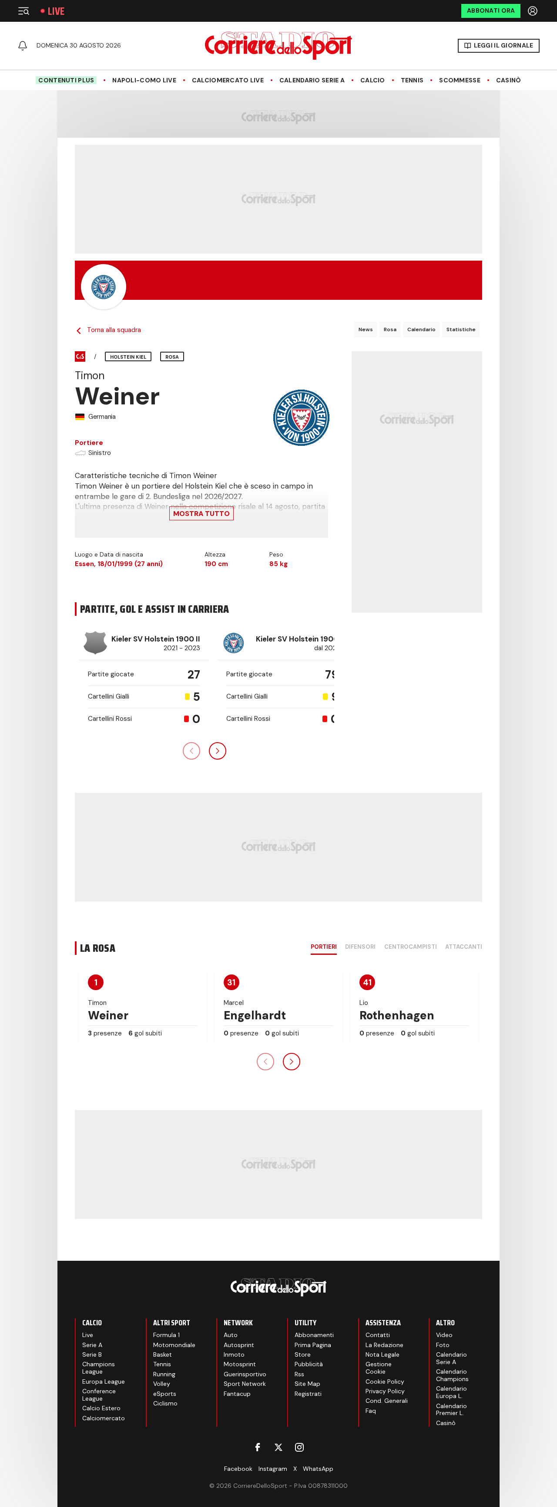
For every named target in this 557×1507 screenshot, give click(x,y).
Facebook (238, 1469)
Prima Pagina (313, 1345)
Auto (231, 1335)
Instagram (272, 1469)
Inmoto (234, 1354)
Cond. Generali (387, 1401)
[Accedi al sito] (533, 11)
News (366, 329)
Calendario (421, 329)
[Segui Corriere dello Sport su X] (278, 1447)
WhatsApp (318, 1469)
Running (164, 1374)
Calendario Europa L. (451, 1392)
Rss (299, 1374)
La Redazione (384, 1345)
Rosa (390, 329)
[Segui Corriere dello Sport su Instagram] (299, 1447)
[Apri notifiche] (22, 46)
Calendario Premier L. (451, 1409)
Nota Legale (382, 1354)
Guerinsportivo (245, 1374)
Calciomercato (103, 1418)
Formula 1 (166, 1335)
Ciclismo (165, 1403)
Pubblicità (309, 1364)
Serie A (92, 1345)
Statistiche (461, 329)
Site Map (307, 1384)
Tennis (412, 80)
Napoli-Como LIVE (144, 80)
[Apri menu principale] (23, 11)
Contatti (378, 1335)
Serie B (92, 1354)
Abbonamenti (314, 1335)
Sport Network (245, 1384)
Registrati (308, 1394)
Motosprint (240, 1364)
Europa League (103, 1381)
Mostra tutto (201, 513)
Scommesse (459, 80)
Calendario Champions (452, 1375)
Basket (162, 1354)
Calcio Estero (101, 1408)
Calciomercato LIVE (228, 80)
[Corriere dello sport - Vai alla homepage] (278, 46)
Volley (161, 1384)
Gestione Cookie (379, 1367)
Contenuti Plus (66, 80)
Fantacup (237, 1394)
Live (56, 11)
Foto (443, 1345)
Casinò (508, 80)
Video (444, 1335)
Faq (371, 1411)
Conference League (99, 1394)
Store (303, 1354)
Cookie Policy (385, 1381)
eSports (164, 1394)
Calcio (372, 80)
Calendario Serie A (312, 80)
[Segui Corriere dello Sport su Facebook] (257, 1447)
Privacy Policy (385, 1391)
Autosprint (239, 1345)
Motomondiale (174, 1345)
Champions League (98, 1367)
